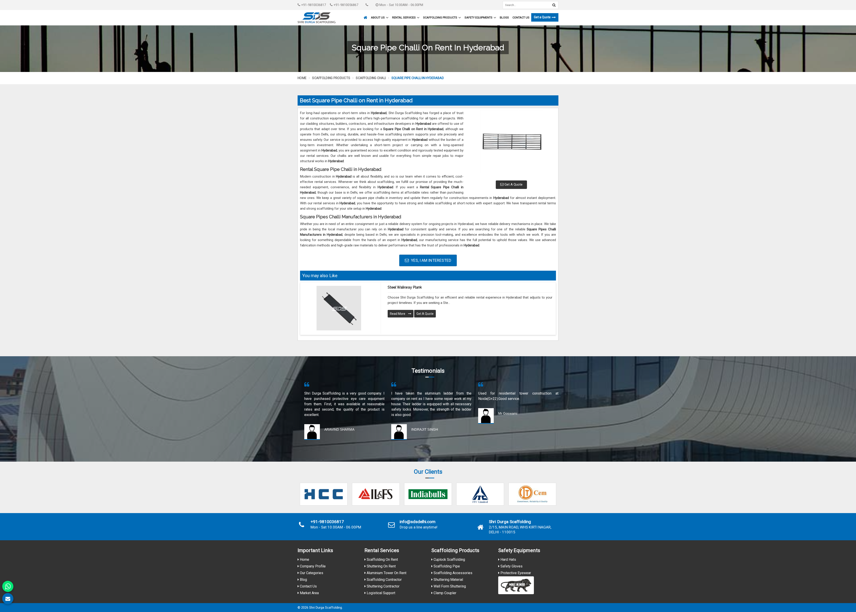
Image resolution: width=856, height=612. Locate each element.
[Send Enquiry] (7, 598)
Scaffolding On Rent (382, 559)
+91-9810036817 (313, 5)
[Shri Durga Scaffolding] (316, 17)
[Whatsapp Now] (7, 586)
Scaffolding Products (440, 17)
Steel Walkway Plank (405, 287)
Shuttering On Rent (381, 566)
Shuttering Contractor (382, 586)
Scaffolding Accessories (452, 573)
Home (302, 78)
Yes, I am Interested (430, 260)
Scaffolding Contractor (384, 579)
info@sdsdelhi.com (417, 521)
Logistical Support (380, 593)
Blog (303, 579)
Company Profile (312, 566)
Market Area (309, 593)
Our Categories (311, 573)
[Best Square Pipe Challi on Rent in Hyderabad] (511, 143)
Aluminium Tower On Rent (386, 573)
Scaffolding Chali (371, 78)
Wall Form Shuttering (449, 586)
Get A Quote (513, 184)
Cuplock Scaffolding (449, 559)
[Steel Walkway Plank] (338, 308)
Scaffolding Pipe (446, 566)
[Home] (365, 15)
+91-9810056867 (345, 5)
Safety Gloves (511, 566)
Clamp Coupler (444, 593)
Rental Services (404, 17)
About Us (378, 17)
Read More (398, 313)
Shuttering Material (448, 579)
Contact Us (520, 17)
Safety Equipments (478, 17)
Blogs (504, 17)
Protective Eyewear (515, 573)
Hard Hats (508, 559)
